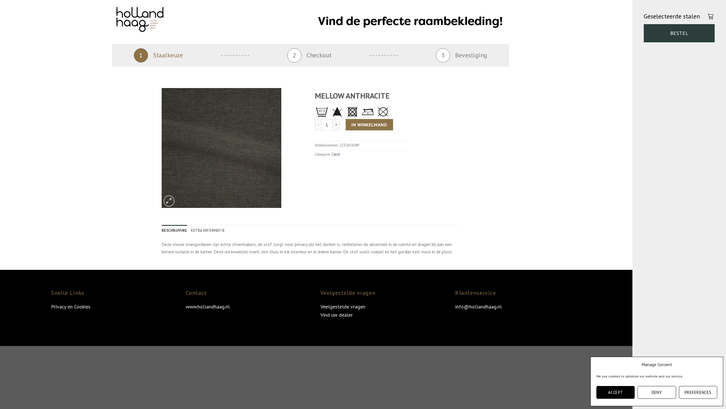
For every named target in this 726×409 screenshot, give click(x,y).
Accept (615, 392)
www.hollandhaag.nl (208, 306)
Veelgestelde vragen (342, 306)
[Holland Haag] (144, 21)
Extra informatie (208, 230)
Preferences (698, 392)
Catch (336, 154)
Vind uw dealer (336, 315)
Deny (657, 392)
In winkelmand (369, 125)
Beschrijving (174, 230)
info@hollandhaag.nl (478, 306)
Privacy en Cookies (70, 306)
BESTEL (679, 33)
